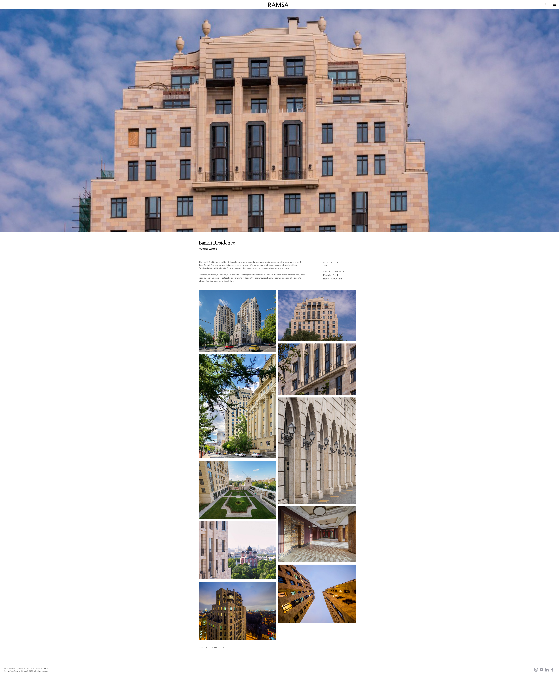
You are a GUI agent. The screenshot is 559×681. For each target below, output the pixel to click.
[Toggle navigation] (553, 4)
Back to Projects (212, 647)
